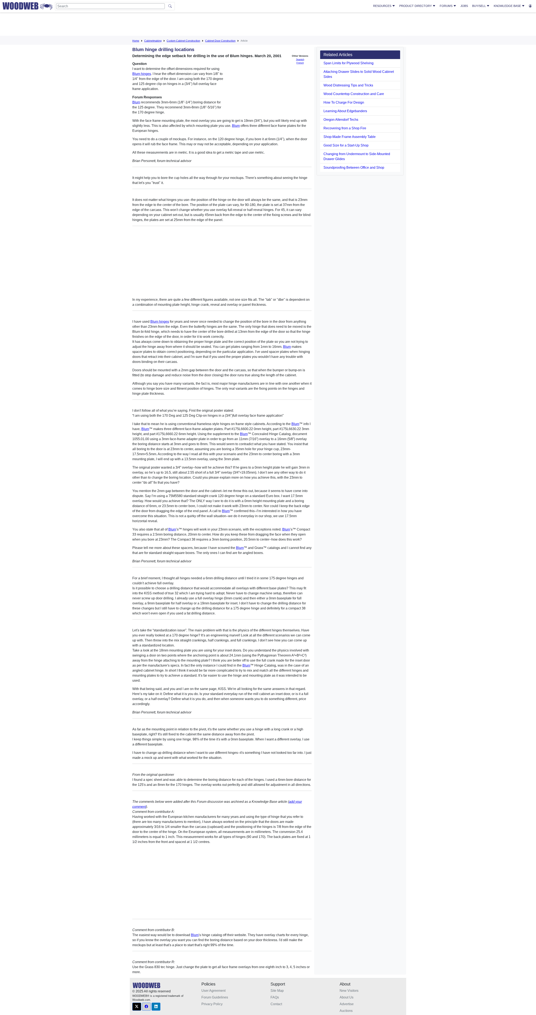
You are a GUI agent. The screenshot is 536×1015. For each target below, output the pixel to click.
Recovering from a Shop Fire (344, 128)
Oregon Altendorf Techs (340, 119)
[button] (136, 1007)
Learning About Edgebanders (345, 111)
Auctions (346, 1010)
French (300, 63)
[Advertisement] (268, 24)
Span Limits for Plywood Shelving (348, 63)
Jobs (464, 6)
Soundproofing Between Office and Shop (353, 167)
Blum (136, 102)
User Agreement (213, 990)
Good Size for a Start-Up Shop (345, 145)
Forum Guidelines (214, 997)
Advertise (347, 1004)
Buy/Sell (479, 6)
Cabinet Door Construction (220, 40)
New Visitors (349, 990)
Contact (276, 1004)
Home (135, 40)
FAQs (275, 997)
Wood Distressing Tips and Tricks (348, 85)
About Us (346, 997)
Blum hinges (141, 74)
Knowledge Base (508, 6)
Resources (382, 6)
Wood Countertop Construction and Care (353, 94)
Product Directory (416, 6)
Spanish (300, 59)
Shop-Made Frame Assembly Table (349, 137)
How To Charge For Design (343, 102)
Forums (446, 6)
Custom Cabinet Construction (183, 40)
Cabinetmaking (153, 40)
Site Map (277, 990)
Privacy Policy (212, 1004)
